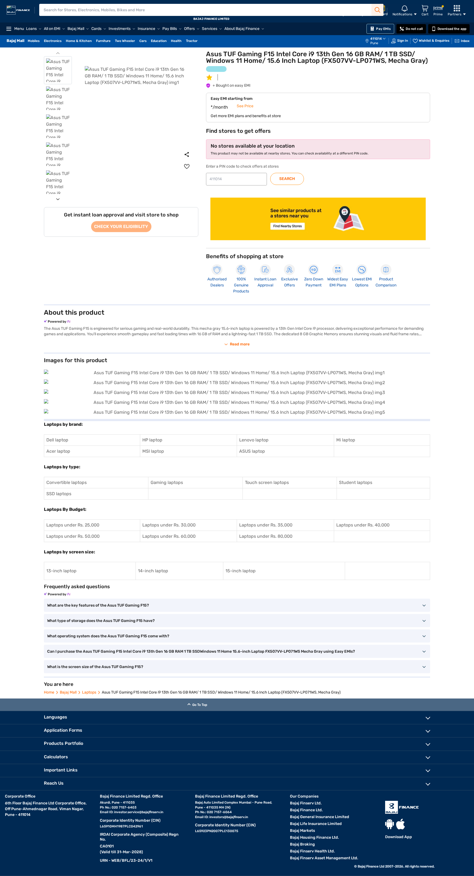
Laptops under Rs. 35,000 (265, 525)
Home (49, 692)
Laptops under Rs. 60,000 (169, 536)
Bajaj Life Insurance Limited (316, 823)
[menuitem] (378, 40)
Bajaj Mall (68, 692)
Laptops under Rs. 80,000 (265, 536)
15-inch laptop (240, 570)
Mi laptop (345, 440)
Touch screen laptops (267, 482)
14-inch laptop (153, 570)
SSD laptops (58, 493)
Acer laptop (58, 451)
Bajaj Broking (302, 844)
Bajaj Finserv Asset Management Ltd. (324, 858)
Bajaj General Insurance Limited (319, 817)
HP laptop (152, 440)
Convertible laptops (66, 482)
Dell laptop (57, 440)
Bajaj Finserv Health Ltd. (312, 851)
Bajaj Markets (302, 830)
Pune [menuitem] (374, 43)
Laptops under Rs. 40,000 (363, 525)
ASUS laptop (252, 451)
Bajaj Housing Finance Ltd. (314, 837)
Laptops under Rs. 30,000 (169, 525)
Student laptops (355, 482)
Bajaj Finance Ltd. (306, 810)
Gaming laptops (167, 482)
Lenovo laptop (254, 440)
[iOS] (400, 824)
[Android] (389, 824)
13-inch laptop (61, 570)
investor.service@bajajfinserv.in (138, 812)
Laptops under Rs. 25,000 (72, 525)
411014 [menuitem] (376, 39)
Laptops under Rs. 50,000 (73, 536)
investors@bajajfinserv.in (228, 817)
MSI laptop (153, 451)
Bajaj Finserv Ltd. (306, 803)
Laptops (89, 692)
